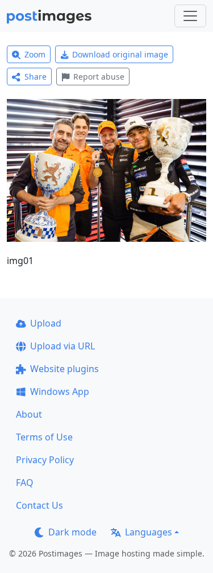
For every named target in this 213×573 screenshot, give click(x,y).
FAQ (25, 482)
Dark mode (72, 532)
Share (35, 76)
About (29, 414)
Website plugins (64, 368)
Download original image (120, 54)
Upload (45, 323)
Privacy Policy (45, 460)
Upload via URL (62, 346)
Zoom (34, 54)
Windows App (59, 391)
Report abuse (98, 76)
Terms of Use (44, 437)
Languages (148, 532)
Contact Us (39, 505)
